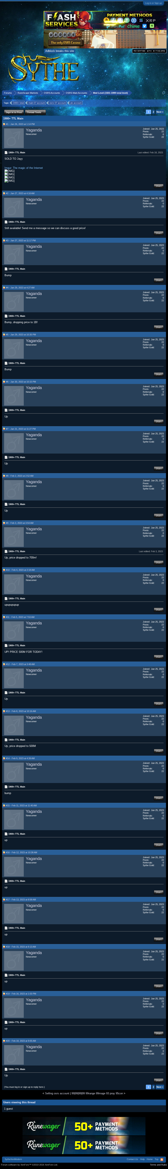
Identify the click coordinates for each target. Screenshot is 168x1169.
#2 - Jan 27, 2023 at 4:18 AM (20, 193)
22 (162, 131)
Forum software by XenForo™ (29, 1164)
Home (150, 1159)
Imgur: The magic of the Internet (24, 167)
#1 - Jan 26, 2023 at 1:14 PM (20, 124)
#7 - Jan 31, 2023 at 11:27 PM (21, 429)
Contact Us (132, 1159)
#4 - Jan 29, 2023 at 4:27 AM (20, 287)
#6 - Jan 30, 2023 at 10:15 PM (21, 381)
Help (142, 1159)
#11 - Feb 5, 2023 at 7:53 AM (20, 617)
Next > (160, 112)
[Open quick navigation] (163, 92)
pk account (76, 103)
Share (159, 186)
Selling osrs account (57, 1093)
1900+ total (18, 103)
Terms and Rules (158, 1164)
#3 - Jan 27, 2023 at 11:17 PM (21, 240)
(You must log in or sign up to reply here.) (24, 1087)
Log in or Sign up (153, 3)
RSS (161, 1159)
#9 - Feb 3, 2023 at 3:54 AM (19, 523)
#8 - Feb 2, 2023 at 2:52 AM (19, 476)
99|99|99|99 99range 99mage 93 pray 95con (97, 1093)
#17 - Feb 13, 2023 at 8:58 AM (21, 899)
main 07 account (36, 103)
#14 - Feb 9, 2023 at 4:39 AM (20, 758)
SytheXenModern (13, 1159)
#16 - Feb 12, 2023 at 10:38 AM (21, 852)
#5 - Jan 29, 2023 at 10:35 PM (21, 334)
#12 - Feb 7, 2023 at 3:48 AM (20, 664)
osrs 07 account (58, 103)
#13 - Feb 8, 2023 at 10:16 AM (21, 711)
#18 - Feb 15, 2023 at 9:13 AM (21, 946)
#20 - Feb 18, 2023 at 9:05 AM (21, 1041)
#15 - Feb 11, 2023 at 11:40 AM (21, 805)
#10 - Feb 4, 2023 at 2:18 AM (20, 570)
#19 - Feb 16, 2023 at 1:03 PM (21, 993)
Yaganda (34, 130)
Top (156, 1159)
